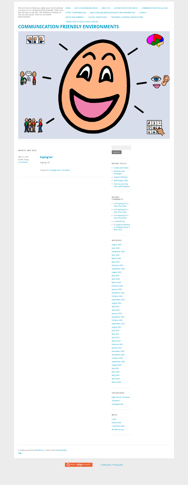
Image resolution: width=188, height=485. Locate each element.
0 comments (23, 162)
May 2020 (115, 375)
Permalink (66, 170)
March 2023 (116, 282)
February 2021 (117, 344)
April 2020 (116, 379)
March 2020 (116, 382)
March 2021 (116, 341)
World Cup (120, 221)
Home (68, 8)
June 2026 (115, 248)
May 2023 (115, 276)
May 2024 (115, 262)
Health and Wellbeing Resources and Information (112, 13)
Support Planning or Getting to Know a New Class (122, 227)
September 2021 (118, 324)
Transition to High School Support (82, 22)
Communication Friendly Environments (68, 26)
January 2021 (117, 348)
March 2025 (116, 258)
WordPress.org (118, 429)
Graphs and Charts (121, 168)
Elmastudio (62, 450)
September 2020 (118, 362)
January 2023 (117, 289)
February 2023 (117, 286)
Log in (114, 419)
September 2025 (118, 252)
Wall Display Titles (121, 180)
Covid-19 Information (76, 13)
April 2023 (116, 279)
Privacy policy (117, 465)
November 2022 (118, 293)
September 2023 (118, 269)
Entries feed (116, 423)
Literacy (143, 13)
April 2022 (116, 310)
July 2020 (115, 368)
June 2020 (115, 372)
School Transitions (97, 17)
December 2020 (118, 351)
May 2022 (115, 307)
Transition (116, 401)
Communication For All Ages (154, 8)
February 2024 (117, 265)
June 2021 (115, 331)
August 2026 (116, 245)
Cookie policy (106, 465)
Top (19, 453)
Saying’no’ (46, 157)
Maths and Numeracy (75, 17)
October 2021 (117, 320)
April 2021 (116, 337)
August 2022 (116, 303)
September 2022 (118, 300)
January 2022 (117, 313)
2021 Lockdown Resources (86, 8)
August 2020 (116, 365)
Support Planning (120, 177)
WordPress (39, 450)
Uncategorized (54, 170)
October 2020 (117, 358)
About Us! (106, 8)
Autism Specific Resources (126, 8)
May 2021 (115, 334)
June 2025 (115, 255)
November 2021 (118, 317)
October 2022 (117, 296)
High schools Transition (121, 397)
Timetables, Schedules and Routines (127, 17)
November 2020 (118, 355)
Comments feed (118, 426)
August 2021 (116, 327)
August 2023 (116, 272)
